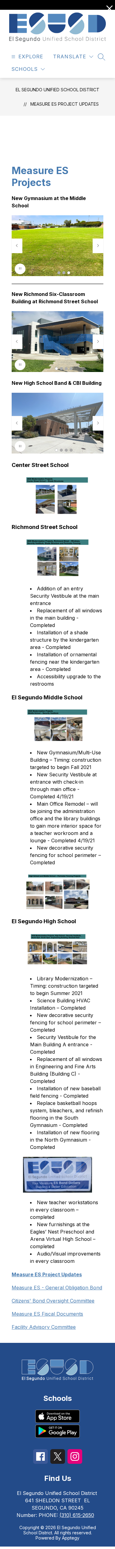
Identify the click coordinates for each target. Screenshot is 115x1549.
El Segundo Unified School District (57, 89)
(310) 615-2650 (76, 1515)
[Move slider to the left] (17, 246)
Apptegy (70, 1537)
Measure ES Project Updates (64, 104)
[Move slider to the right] (98, 246)
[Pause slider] (20, 269)
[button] (58, 272)
